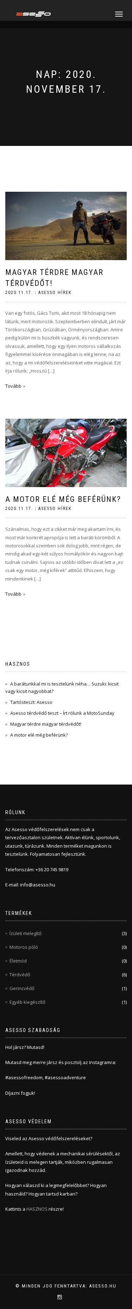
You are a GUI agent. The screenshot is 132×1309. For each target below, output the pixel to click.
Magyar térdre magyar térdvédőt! (45, 724)
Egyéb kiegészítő (27, 1002)
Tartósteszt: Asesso (31, 702)
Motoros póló (24, 947)
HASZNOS (37, 1209)
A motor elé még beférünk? (63, 499)
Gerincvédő (22, 988)
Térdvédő (20, 974)
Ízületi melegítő (26, 933)
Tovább (13, 386)
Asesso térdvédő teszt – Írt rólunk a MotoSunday (62, 713)
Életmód (18, 961)
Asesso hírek (54, 292)
